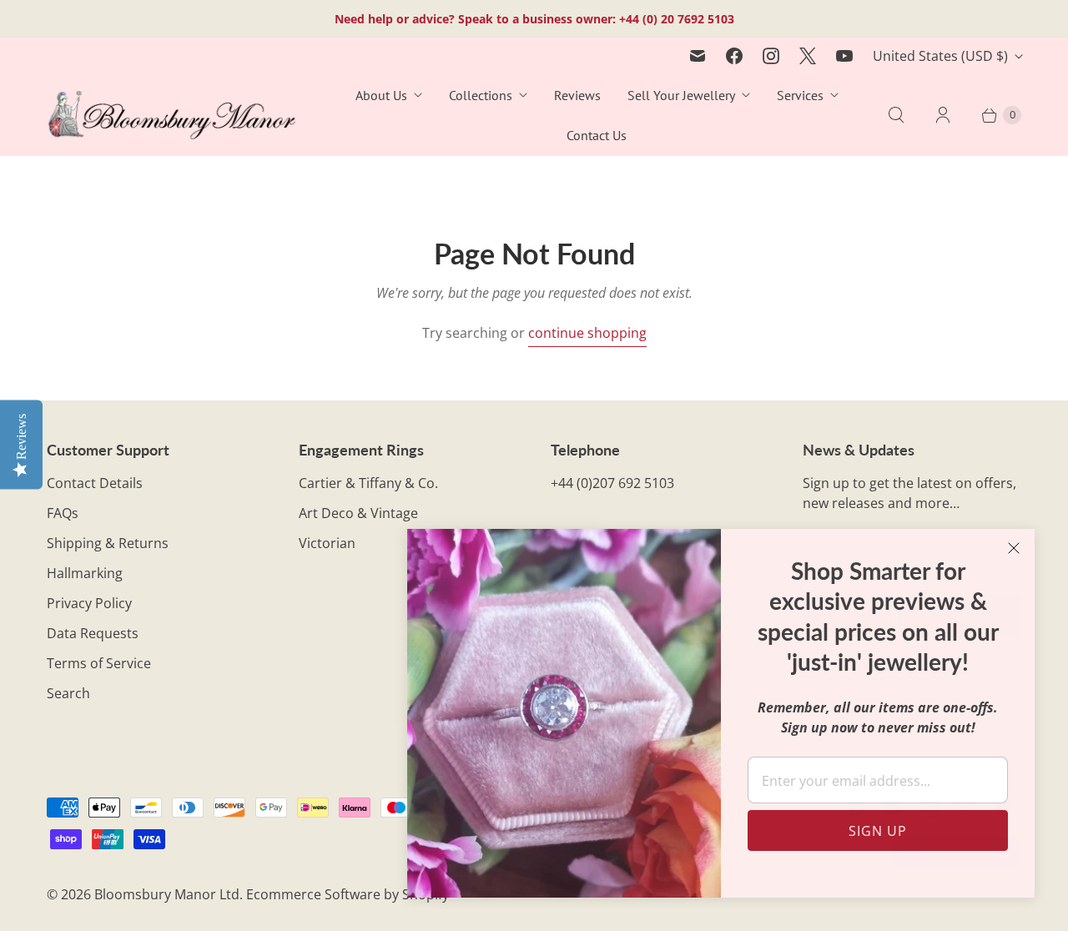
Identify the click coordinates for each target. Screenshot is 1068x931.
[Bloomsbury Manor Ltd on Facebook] (734, 56)
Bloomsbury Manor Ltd (166, 894)
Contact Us (597, 135)
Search (68, 693)
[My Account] (942, 115)
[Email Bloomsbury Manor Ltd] (697, 56)
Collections (480, 95)
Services (800, 95)
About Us (381, 95)
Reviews (577, 95)
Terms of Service (99, 663)
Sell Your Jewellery (681, 95)
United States (940, 56)
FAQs (62, 513)
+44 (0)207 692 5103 (612, 483)
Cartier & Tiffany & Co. (368, 483)
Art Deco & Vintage (358, 513)
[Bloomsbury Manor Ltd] (172, 115)
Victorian (327, 543)
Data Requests (93, 633)
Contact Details (95, 483)
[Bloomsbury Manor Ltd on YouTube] (844, 56)
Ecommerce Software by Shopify (347, 894)
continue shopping (587, 333)
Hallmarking (85, 573)
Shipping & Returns (108, 543)
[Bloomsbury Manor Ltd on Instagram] (771, 56)
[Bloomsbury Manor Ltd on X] (807, 56)
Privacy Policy (89, 603)
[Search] (896, 115)
